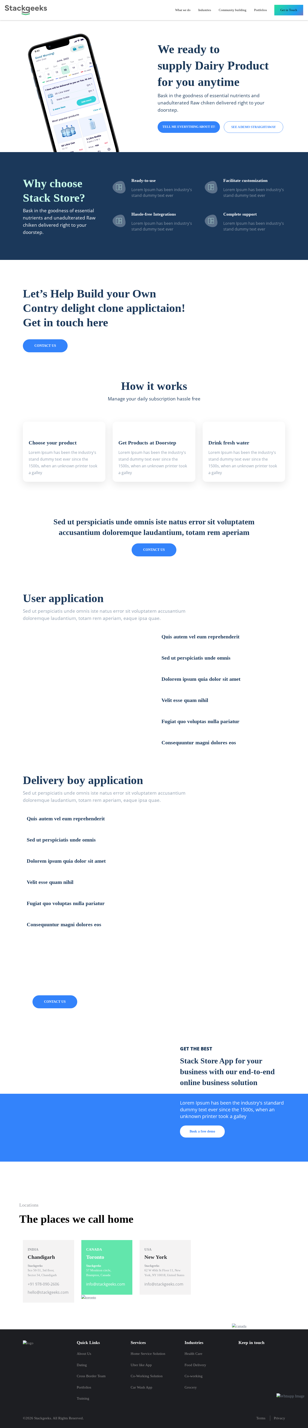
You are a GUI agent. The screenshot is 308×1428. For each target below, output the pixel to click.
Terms (260, 1418)
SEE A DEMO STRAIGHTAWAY (253, 127)
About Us (84, 1354)
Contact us (45, 345)
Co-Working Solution (147, 1376)
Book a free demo (202, 1131)
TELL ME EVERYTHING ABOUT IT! (188, 127)
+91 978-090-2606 (43, 1284)
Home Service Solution (148, 1354)
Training (83, 1398)
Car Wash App (141, 1387)
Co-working (194, 1376)
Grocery (191, 1387)
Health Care (193, 1354)
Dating (82, 1365)
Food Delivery (195, 1365)
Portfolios (260, 10)
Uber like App (141, 1365)
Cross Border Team (91, 1376)
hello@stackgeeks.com (48, 1292)
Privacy (279, 1418)
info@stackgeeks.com (105, 1284)
